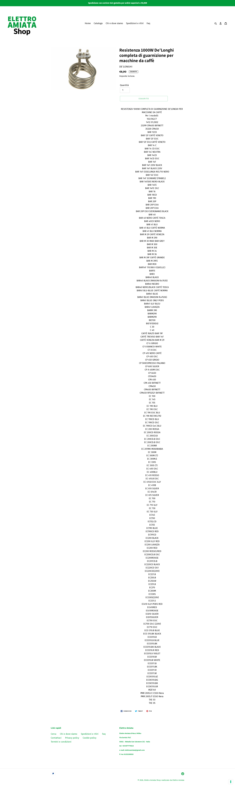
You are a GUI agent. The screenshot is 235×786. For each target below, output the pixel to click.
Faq (104, 734)
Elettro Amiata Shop (152, 780)
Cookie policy (89, 738)
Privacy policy (72, 738)
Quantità (124, 85)
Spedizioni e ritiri (89, 734)
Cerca (53, 734)
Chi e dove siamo (68, 734)
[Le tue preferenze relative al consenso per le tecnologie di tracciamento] (230, 781)
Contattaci (56, 738)
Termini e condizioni (61, 741)
